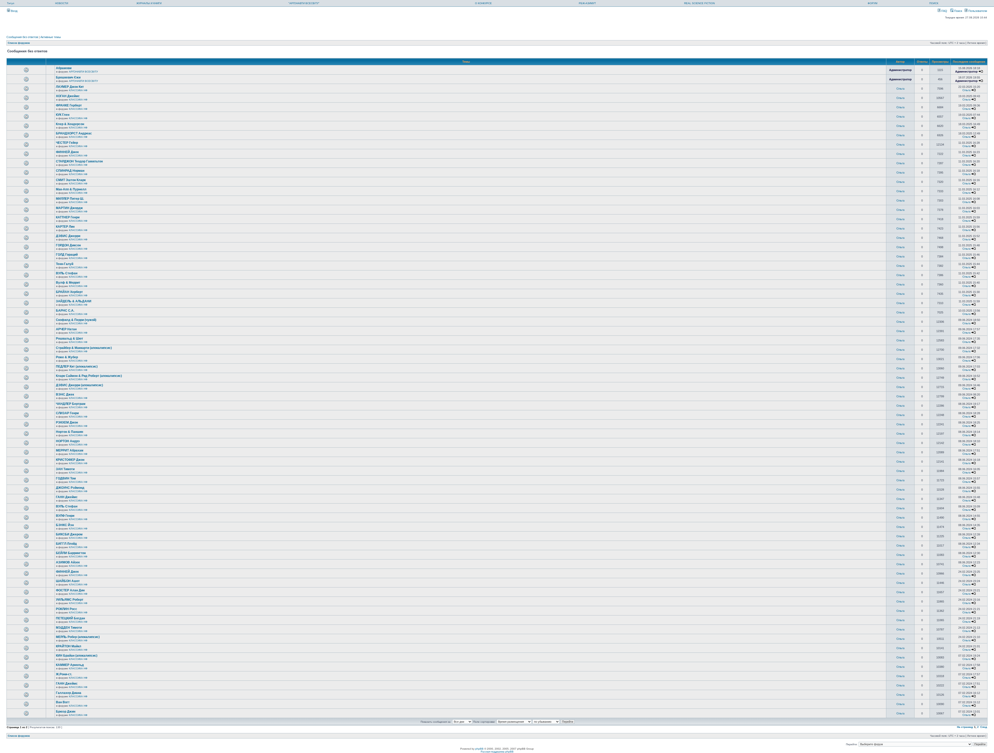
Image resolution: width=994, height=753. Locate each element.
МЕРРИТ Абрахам (69, 450)
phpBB (479, 748)
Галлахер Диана (68, 693)
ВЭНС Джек (65, 394)
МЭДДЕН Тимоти (69, 627)
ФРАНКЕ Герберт (69, 105)
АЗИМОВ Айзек (68, 562)
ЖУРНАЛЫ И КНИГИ (149, 3)
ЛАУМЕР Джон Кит (70, 87)
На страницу (965, 727)
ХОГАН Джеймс (68, 96)
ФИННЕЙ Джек (67, 152)
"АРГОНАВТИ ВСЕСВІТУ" (303, 3)
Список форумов (19, 42)
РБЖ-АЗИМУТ (587, 3)
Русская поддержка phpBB (497, 751)
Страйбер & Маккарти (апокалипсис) (84, 348)
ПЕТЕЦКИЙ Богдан (70, 618)
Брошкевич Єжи (68, 77)
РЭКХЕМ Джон (67, 422)
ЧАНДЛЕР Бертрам (70, 404)
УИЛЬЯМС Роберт (69, 599)
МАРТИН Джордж (69, 208)
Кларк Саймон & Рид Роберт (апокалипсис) (89, 376)
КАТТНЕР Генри (67, 217)
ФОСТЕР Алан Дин (70, 590)
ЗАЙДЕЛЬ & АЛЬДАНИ (73, 301)
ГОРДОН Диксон (68, 245)
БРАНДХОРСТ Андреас (74, 133)
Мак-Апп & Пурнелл (71, 189)
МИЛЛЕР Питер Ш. (70, 198)
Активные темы (50, 37)
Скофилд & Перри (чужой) (76, 320)
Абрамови (63, 68)
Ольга (900, 88)
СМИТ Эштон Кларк (71, 180)
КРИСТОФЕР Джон (70, 460)
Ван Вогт (63, 702)
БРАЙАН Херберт (69, 292)
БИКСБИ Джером (69, 534)
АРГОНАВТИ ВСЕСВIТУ (83, 71)
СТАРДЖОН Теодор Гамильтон (79, 161)
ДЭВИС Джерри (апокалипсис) (79, 385)
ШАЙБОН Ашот (68, 581)
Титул (10, 3)
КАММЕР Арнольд (70, 665)
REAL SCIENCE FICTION (699, 3)
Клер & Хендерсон (70, 124)
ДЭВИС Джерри (68, 236)
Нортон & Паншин (69, 432)
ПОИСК (933, 3)
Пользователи (977, 10)
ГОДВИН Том (66, 478)
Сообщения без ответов (22, 37)
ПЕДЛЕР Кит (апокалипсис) (77, 366)
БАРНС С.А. (65, 310)
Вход (13, 10)
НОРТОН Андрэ (68, 441)
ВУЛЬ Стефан (66, 273)
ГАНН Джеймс (67, 497)
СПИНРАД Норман (70, 171)
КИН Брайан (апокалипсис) (76, 655)
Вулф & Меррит (68, 282)
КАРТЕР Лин (65, 226)
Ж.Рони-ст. (64, 674)
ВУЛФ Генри (65, 516)
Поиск (957, 10)
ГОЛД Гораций (67, 254)
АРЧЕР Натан (66, 329)
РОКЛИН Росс (66, 609)
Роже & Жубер (67, 357)
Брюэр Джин (65, 711)
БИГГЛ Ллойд (66, 544)
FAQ (944, 10)
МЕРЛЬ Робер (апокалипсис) (78, 637)
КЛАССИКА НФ (78, 90)
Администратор (900, 69)
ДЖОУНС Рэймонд (70, 488)
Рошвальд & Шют (69, 338)
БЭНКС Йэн (65, 525)
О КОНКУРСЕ (483, 3)
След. (984, 727)
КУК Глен (62, 115)
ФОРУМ (872, 3)
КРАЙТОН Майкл (68, 646)
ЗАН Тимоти (65, 469)
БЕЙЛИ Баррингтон (71, 553)
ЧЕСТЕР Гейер (67, 143)
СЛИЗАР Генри (67, 413)
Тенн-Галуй (64, 264)
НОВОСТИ (61, 3)
